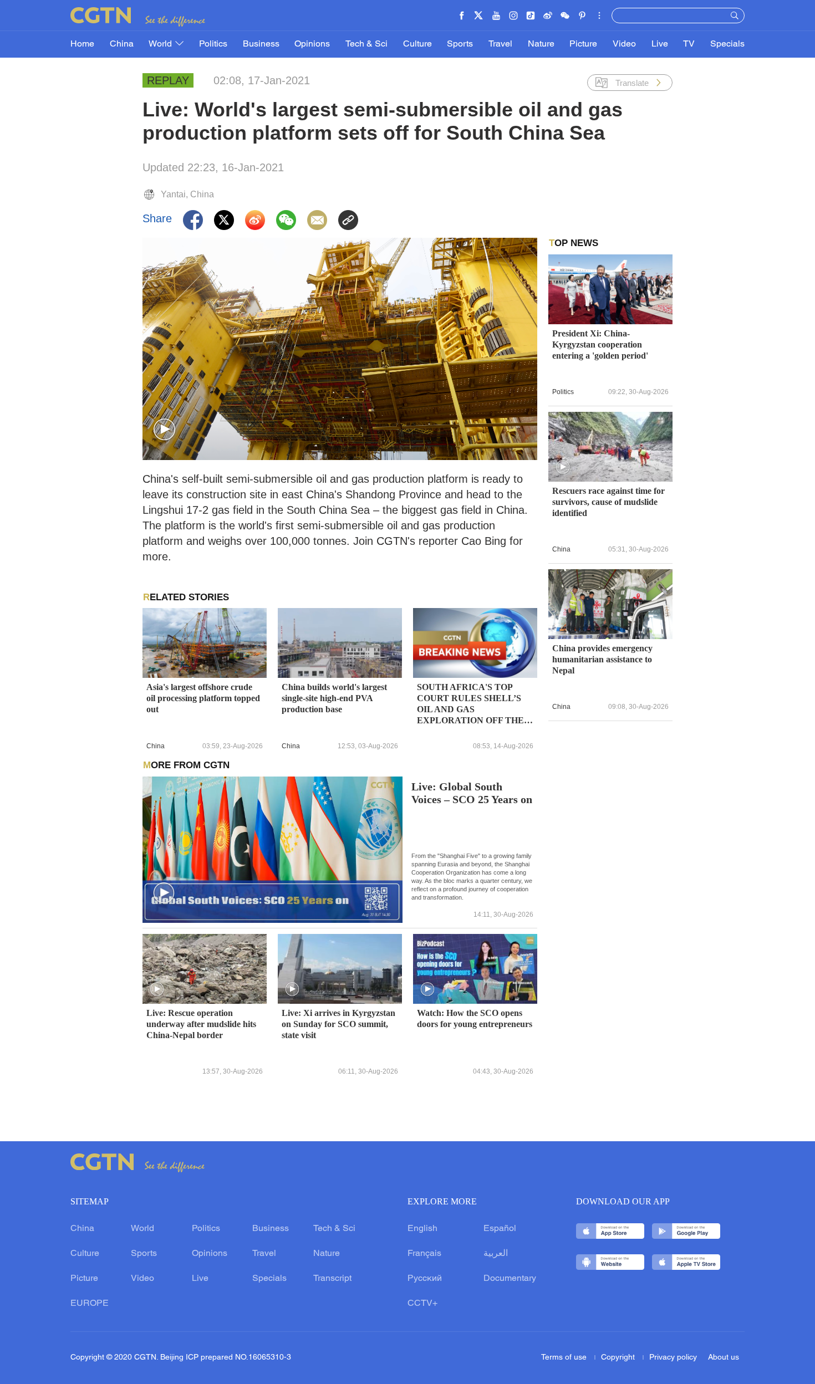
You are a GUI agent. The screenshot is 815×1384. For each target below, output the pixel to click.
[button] (164, 429)
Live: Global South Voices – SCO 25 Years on (471, 793)
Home (82, 44)
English (422, 1229)
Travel (500, 44)
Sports (460, 44)
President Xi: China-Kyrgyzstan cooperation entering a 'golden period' (600, 344)
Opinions (312, 44)
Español (499, 1229)
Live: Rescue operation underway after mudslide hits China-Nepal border (201, 1024)
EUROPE (89, 1304)
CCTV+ (422, 1304)
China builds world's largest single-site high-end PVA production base (334, 698)
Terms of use (565, 1357)
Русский (424, 1279)
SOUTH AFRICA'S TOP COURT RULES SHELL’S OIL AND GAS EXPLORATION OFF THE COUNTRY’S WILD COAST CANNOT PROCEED (474, 704)
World (161, 44)
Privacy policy (673, 1357)
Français (424, 1254)
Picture (583, 44)
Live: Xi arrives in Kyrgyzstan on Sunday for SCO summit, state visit (338, 1024)
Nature (541, 44)
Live (659, 44)
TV (689, 44)
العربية (495, 1254)
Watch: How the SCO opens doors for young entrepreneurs (474, 1018)
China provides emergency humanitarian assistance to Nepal (602, 659)
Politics (213, 44)
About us (723, 1357)
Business (261, 44)
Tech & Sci (366, 44)
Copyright (619, 1357)
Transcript (332, 1279)
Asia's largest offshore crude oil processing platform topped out (203, 698)
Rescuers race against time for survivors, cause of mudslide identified (608, 502)
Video (624, 44)
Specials (727, 44)
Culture (417, 44)
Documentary (509, 1279)
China (122, 44)
